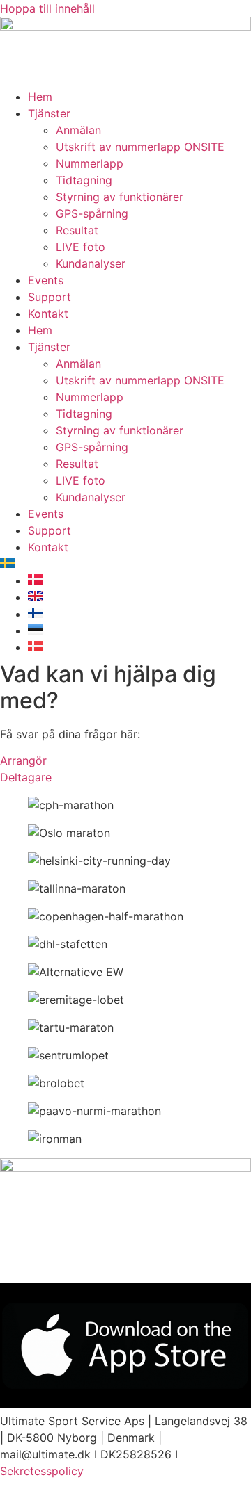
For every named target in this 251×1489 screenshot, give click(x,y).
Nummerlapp (89, 163)
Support (49, 297)
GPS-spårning (92, 213)
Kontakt (48, 313)
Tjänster (49, 113)
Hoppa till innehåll (47, 8)
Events (45, 280)
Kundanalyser (91, 263)
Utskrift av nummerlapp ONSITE (140, 147)
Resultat (77, 230)
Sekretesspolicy (42, 1471)
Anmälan (78, 130)
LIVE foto (80, 247)
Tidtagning (84, 180)
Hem (40, 97)
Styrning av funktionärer (119, 197)
